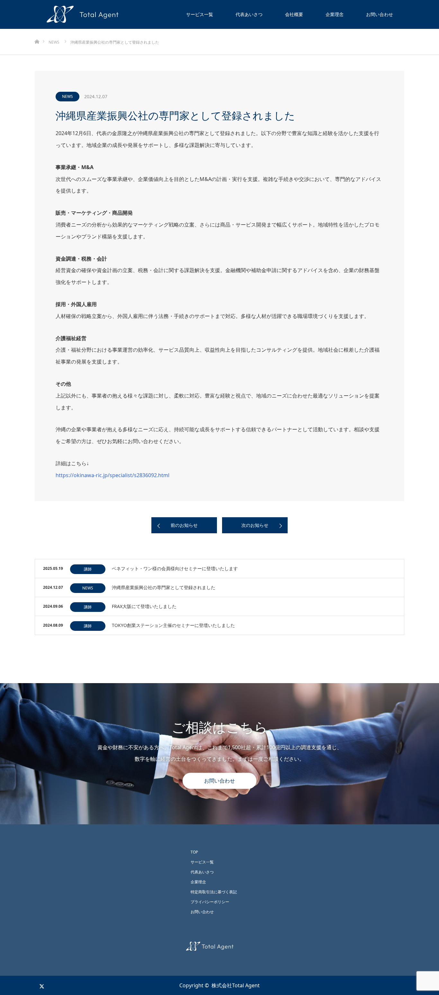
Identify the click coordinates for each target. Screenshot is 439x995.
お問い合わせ (379, 14)
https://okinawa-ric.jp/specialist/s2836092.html (112, 475)
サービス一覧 (199, 14)
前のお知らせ (184, 525)
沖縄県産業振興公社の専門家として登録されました (163, 587)
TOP (194, 852)
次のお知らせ (254, 525)
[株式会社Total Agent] (219, 946)
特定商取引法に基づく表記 (214, 892)
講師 (88, 569)
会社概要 (294, 14)
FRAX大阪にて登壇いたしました (144, 606)
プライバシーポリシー (210, 902)
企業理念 (335, 14)
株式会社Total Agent (235, 985)
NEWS (67, 96)
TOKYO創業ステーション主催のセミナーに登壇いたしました (173, 625)
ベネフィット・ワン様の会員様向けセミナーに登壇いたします (175, 568)
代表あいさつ (249, 14)
